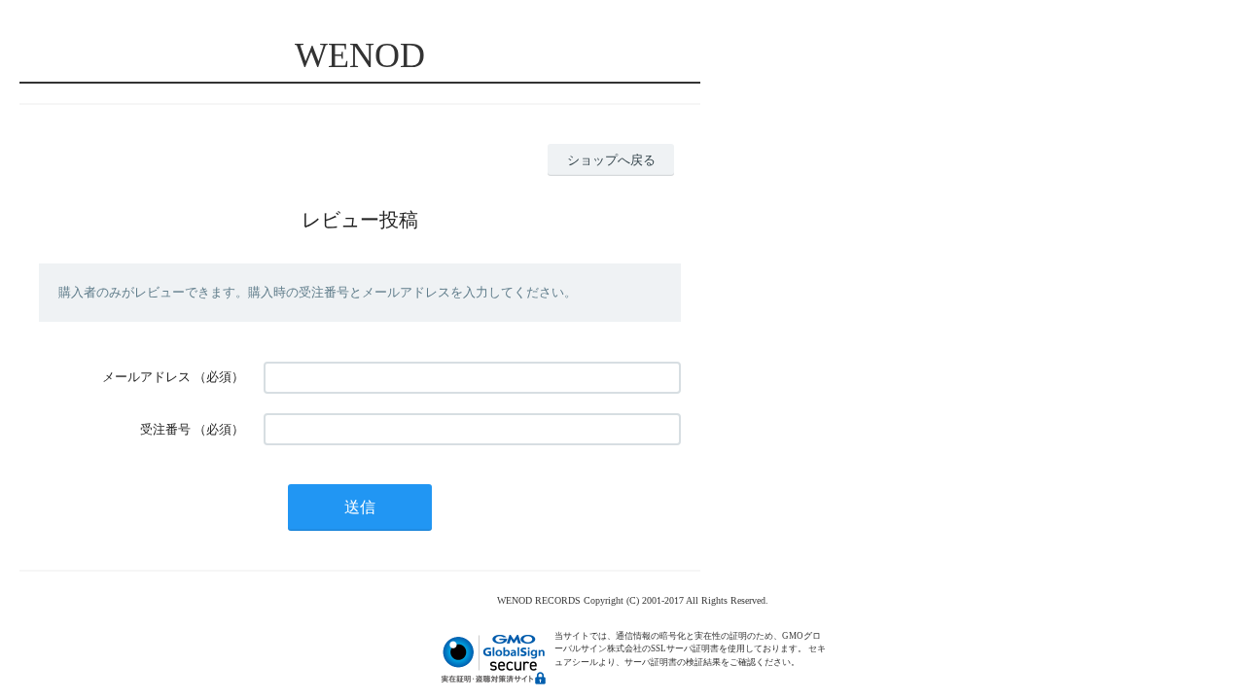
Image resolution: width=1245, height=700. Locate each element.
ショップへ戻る (611, 160)
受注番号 (165, 429)
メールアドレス (146, 376)
